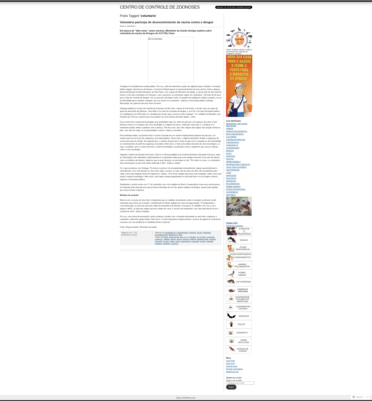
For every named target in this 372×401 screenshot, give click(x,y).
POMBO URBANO (233, 187)
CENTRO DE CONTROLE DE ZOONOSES (160, 7)
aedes (166, 237)
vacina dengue (186, 241)
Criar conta (230, 361)
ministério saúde (202, 239)
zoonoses (174, 243)
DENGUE (192, 233)
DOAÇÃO (230, 159)
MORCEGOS (231, 176)
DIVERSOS (207, 233)
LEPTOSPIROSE (232, 170)
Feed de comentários (234, 369)
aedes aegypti (174, 237)
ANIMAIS (229, 129)
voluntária (158, 243)
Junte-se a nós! (234, 377)
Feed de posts (231, 366)
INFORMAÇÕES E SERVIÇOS (166, 235)
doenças (186, 239)
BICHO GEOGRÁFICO (235, 134)
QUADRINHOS (232, 192)
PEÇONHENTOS (233, 184)
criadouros (158, 239)
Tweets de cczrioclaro (234, 226)
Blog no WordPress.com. (186, 398)
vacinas (202, 241)
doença (179, 239)
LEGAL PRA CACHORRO (236, 167)
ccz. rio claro (201, 237)
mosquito (212, 239)
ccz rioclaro (192, 237)
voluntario (209, 241)
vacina (177, 241)
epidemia (193, 239)
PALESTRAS (231, 178)
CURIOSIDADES (182, 233)
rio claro (166, 241)
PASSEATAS (231, 181)
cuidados (166, 239)
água (181, 237)
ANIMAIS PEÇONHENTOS (236, 131)
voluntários (166, 243)
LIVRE (180, 235)
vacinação (195, 241)
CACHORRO (231, 137)
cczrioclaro (211, 237)
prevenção (158, 241)
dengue (173, 239)
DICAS (199, 233)
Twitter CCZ (232, 223)
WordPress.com (232, 372)
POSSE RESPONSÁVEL (236, 189)
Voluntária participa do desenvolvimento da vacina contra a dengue (166, 22)
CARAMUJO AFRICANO (235, 140)
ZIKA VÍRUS (231, 195)
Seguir (231, 387)
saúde (172, 241)
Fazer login (230, 364)
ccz (185, 237)
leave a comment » (128, 26)
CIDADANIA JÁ (170, 233)
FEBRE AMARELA (233, 162)
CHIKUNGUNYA (232, 142)
